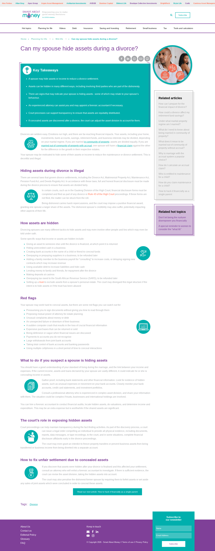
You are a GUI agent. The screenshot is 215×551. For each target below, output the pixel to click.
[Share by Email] (141, 59)
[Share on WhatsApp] (134, 59)
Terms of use (127, 542)
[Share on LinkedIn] (128, 59)
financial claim (124, 145)
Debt (74, 28)
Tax (165, 28)
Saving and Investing (109, 28)
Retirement (131, 28)
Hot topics (26, 28)
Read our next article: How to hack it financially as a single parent (107, 492)
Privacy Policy (142, 542)
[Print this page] (147, 61)
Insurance (88, 28)
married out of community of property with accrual (66, 145)
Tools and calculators (183, 28)
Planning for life (45, 28)
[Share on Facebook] (121, 59)
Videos (62, 28)
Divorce (34, 504)
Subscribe (182, 15)
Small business (150, 28)
